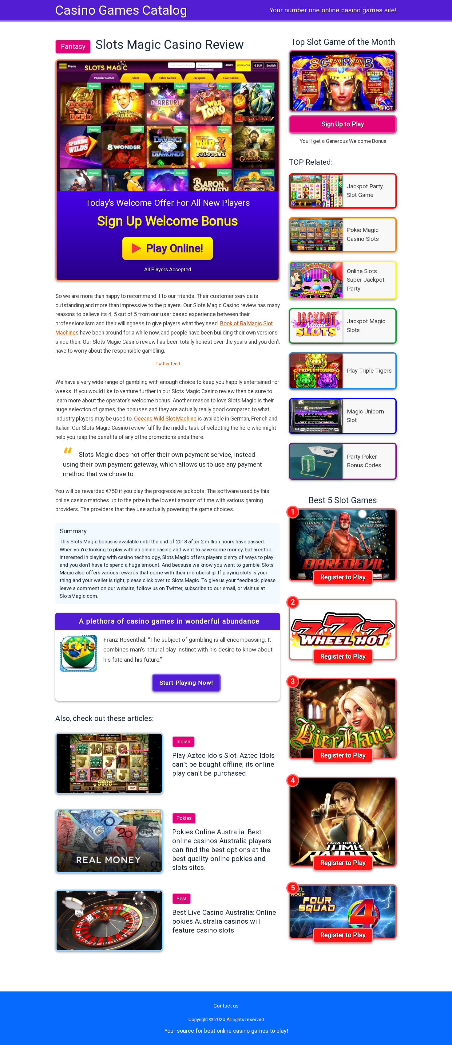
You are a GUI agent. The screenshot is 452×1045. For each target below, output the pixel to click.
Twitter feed (168, 363)
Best (181, 898)
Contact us (226, 1006)
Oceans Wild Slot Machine (165, 419)
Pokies (184, 818)
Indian (183, 741)
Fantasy (73, 46)
